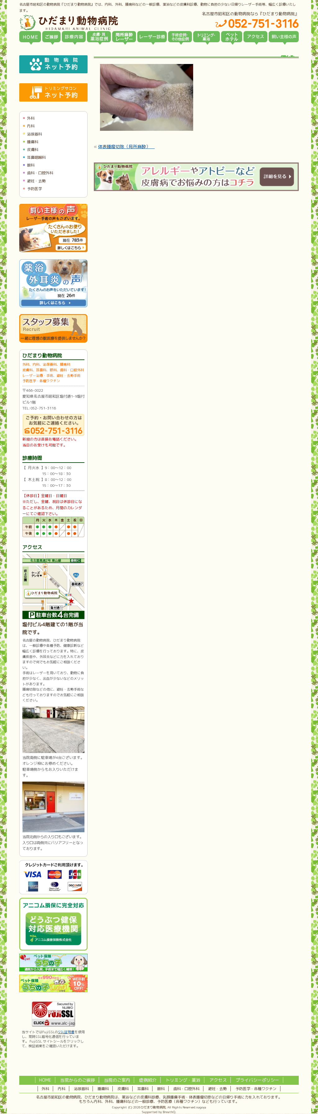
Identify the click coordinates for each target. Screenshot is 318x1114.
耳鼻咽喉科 (36, 157)
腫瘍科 (32, 141)
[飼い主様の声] (284, 36)
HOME (45, 1080)
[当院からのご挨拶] (51, 36)
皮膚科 (32, 149)
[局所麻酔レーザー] (124, 36)
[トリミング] (206, 36)
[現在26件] (53, 306)
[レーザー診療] (152, 36)
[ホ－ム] (30, 36)
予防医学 (34, 188)
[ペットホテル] (231, 36)
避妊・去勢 (36, 181)
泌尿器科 (34, 134)
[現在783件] (53, 250)
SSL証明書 (66, 1032)
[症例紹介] (180, 36)
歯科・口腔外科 (40, 173)
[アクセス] (255, 36)
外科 (30, 118)
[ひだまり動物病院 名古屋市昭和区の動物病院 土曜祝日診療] (95, 22)
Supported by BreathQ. (159, 1112)
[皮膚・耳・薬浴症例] (99, 36)
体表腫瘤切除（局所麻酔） (126, 146)
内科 (30, 126)
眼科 (30, 165)
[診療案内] (74, 36)
